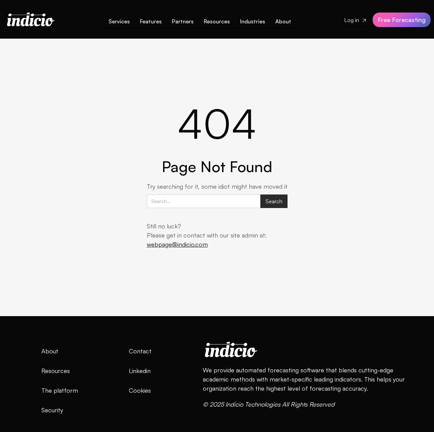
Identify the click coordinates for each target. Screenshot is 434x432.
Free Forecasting (402, 19)
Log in (355, 20)
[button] (151, 22)
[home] (30, 17)
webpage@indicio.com (177, 244)
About (283, 21)
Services (119, 21)
